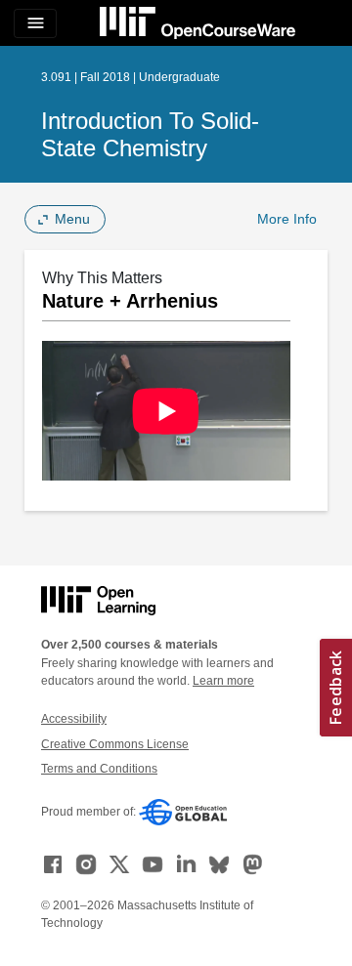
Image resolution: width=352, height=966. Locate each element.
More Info (287, 219)
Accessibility (74, 719)
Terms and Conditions (99, 769)
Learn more (223, 681)
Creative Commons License (115, 744)
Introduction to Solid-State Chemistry (150, 134)
